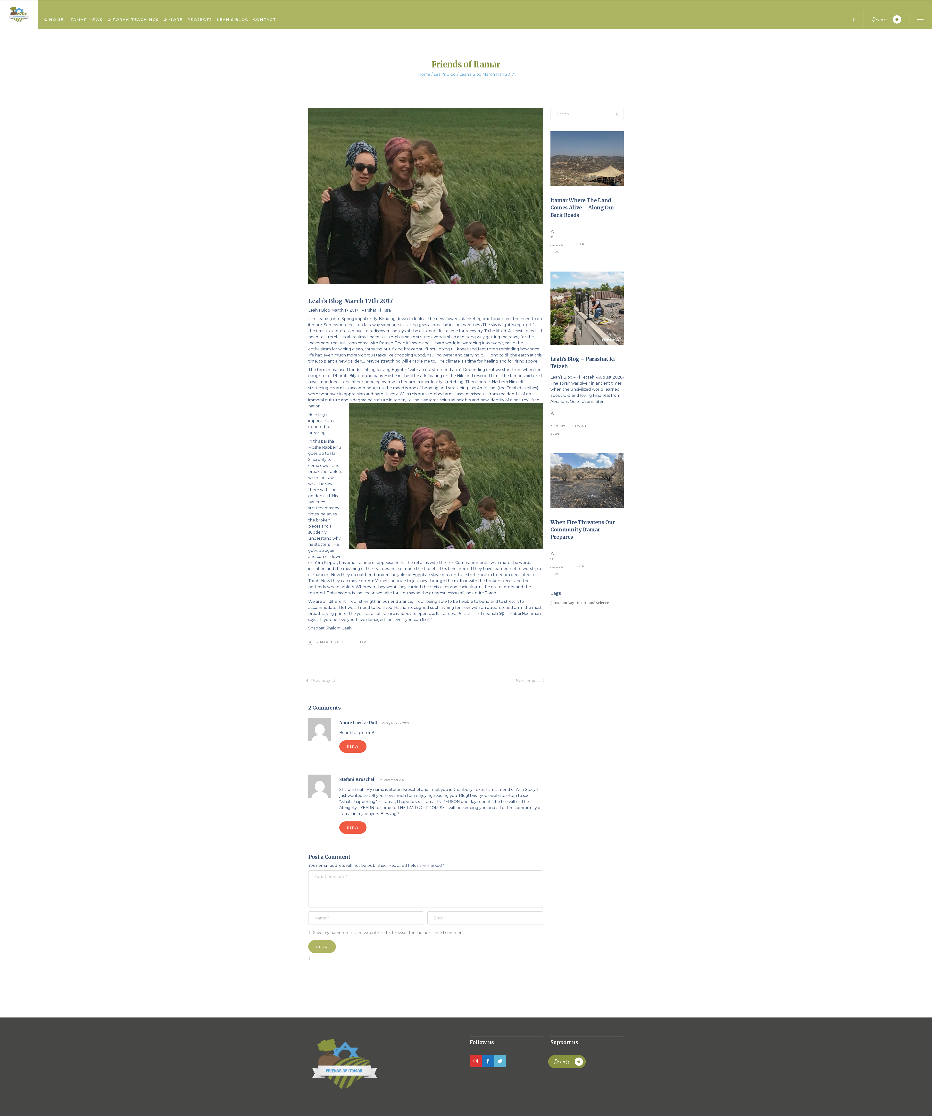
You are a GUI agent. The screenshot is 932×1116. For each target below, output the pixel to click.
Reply (353, 746)
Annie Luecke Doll (358, 722)
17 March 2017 (329, 642)
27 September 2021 (395, 723)
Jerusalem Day (562, 603)
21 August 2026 (558, 244)
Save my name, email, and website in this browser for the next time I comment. (389, 932)
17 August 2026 (558, 566)
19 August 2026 (558, 426)
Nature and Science (593, 603)
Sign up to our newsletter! (336, 969)
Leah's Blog (445, 74)
